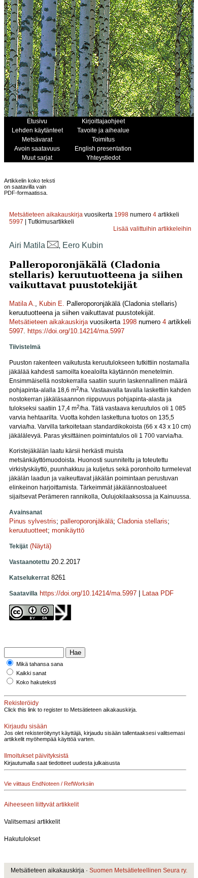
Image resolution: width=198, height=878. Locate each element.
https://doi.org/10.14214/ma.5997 (75, 331)
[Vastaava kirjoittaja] (52, 245)
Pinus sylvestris (32, 521)
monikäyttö (68, 530)
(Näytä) (40, 546)
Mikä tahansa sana (39, 664)
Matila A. (22, 303)
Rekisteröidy (21, 703)
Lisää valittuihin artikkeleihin (152, 228)
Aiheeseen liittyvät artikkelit (41, 804)
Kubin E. (51, 303)
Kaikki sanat (31, 673)
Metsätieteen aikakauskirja (46, 214)
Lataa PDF (158, 593)
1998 (121, 214)
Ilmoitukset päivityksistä (36, 755)
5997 (16, 221)
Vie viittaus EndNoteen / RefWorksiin (49, 784)
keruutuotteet (28, 530)
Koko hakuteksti (36, 682)
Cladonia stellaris (142, 521)
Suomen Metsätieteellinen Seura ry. (138, 870)
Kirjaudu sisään (25, 726)
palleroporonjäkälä (86, 521)
